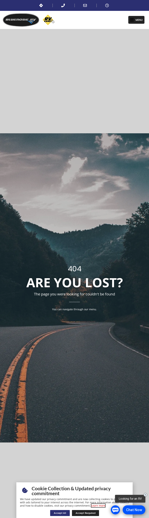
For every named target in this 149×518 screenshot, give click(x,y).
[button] (136, 20)
